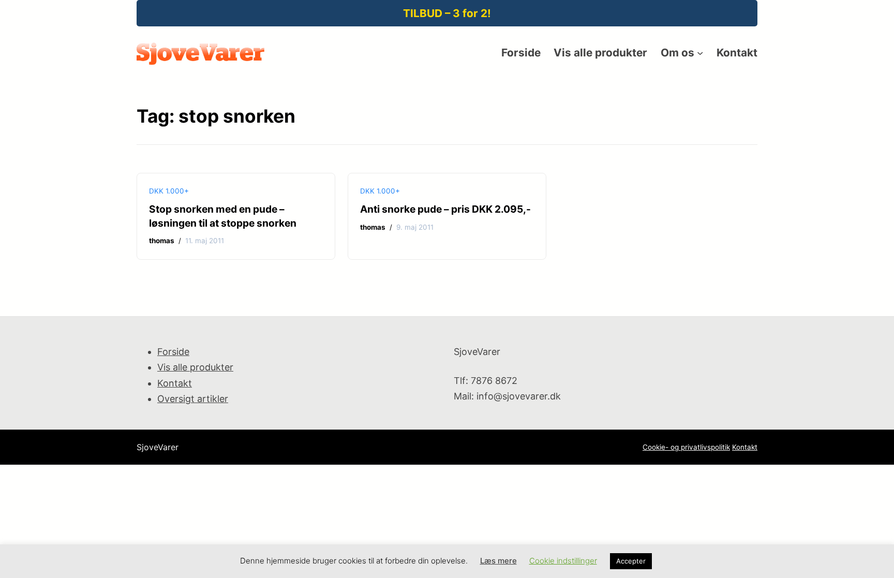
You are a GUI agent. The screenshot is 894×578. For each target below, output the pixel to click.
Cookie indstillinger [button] (563, 561)
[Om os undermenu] (700, 53)
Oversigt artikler (192, 398)
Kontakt (174, 383)
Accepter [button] (631, 561)
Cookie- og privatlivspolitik (686, 447)
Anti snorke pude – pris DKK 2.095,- (445, 209)
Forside (173, 351)
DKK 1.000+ (169, 191)
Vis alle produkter (195, 367)
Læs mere (498, 561)
